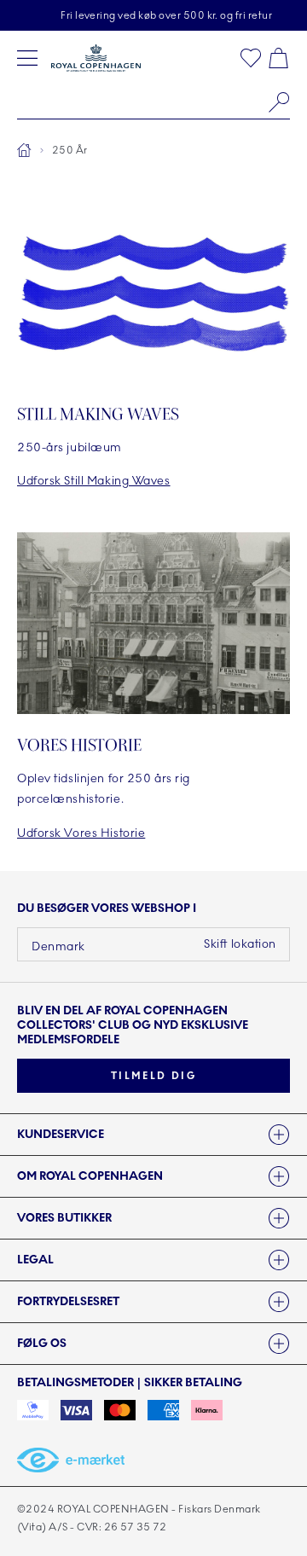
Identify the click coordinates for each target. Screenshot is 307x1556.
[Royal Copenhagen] (96, 58)
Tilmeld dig (153, 1076)
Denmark (58, 946)
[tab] (153, 1134)
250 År (70, 150)
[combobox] (153, 102)
